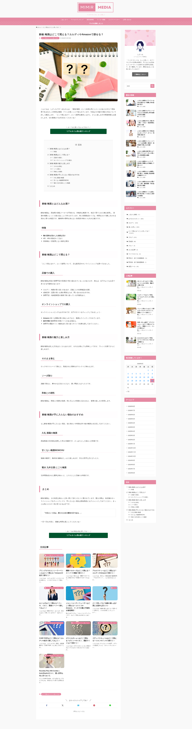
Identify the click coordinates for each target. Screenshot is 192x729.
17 (128, 380)
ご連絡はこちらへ (140, 74)
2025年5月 (131, 427)
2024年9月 (131, 460)
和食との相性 (58, 171)
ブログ (132, 237)
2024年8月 (131, 464)
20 (140, 380)
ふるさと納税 (134, 214)
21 (144, 380)
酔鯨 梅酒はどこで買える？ (60, 154)
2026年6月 (131, 415)
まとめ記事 (133, 250)
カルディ (133, 223)
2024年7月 (131, 469)
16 (152, 377)
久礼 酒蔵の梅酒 (59, 177)
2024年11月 (132, 452)
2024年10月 (132, 456)
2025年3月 (131, 435)
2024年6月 (131, 473)
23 (152, 380)
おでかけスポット (136, 219)
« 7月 (127, 391)
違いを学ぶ (133, 227)
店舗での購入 (58, 157)
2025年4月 (131, 431)
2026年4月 (131, 423)
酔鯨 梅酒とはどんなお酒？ (60, 148)
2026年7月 (131, 410)
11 (132, 377)
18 (132, 380)
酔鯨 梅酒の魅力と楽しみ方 (60, 163)
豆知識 (132, 241)
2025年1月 (131, 444)
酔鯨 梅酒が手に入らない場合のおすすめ (64, 174)
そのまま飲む (58, 166)
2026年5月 (131, 419)
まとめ (52, 186)
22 (148, 380)
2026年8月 (131, 406)
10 (128, 377)
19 (136, 380)
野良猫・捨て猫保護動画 (137, 262)
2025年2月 (131, 440)
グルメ (131, 246)
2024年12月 (132, 448)
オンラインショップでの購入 (63, 160)
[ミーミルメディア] (96, 7)
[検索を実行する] (152, 86)
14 (144, 377)
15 (148, 377)
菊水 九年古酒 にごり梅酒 (62, 183)
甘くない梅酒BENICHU (61, 180)
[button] (46, 705)
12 (136, 377)
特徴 (55, 151)
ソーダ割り (57, 169)
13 (140, 377)
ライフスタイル (134, 254)
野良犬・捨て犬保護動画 (137, 258)
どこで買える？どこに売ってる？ (50, 38)
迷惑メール (133, 266)
